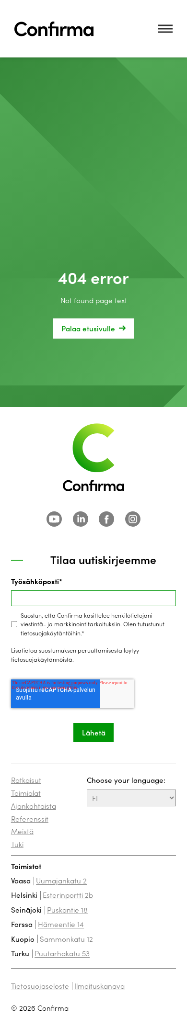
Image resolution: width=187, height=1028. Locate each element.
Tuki (17, 844)
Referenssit (29, 818)
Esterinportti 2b (68, 895)
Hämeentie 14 (61, 924)
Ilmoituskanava (99, 986)
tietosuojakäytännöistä (41, 659)
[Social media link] (54, 519)
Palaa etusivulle (88, 328)
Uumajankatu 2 (61, 880)
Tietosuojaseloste (40, 986)
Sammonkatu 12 (66, 939)
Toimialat (26, 793)
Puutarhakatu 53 (62, 953)
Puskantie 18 (67, 909)
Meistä (22, 831)
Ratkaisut (26, 780)
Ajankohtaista (33, 806)
